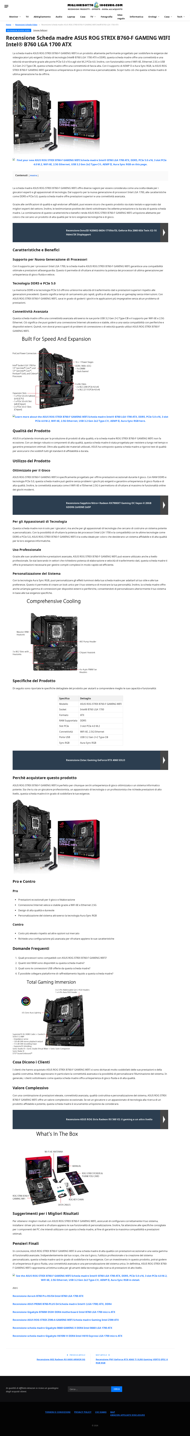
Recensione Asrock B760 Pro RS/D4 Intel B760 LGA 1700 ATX (48, 1296)
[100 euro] (95, 6)
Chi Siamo (101, 1412)
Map (112, 1412)
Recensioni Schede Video (18, 30)
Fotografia (106, 16)
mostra (33, 175)
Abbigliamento (42, 16)
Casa (82, 16)
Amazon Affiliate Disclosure (127, 1415)
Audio (59, 16)
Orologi (152, 16)
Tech (179, 16)
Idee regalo (121, 16)
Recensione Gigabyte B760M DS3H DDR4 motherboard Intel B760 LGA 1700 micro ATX (64, 1312)
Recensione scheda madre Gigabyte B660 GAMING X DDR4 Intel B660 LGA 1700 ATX (62, 1328)
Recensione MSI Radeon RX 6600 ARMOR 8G (61, 1359)
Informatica (136, 16)
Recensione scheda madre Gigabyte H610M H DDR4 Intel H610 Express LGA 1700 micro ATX (67, 1336)
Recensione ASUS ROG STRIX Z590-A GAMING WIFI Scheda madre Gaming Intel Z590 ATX (66, 1319)
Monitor (13, 16)
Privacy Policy (82, 1412)
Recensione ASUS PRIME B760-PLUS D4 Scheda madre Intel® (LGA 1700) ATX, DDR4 (62, 1304)
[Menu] (6, 6)
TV (27, 16)
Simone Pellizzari (40, 30)
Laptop (71, 16)
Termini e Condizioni (58, 1412)
